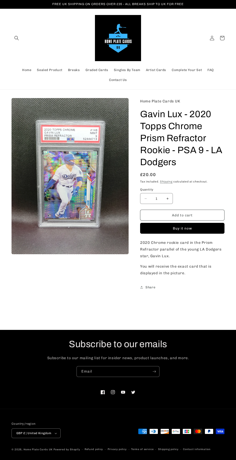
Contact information (196, 449)
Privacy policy (117, 449)
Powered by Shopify (66, 449)
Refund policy (94, 449)
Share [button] (150, 287)
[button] (17, 38)
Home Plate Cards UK (38, 449)
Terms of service (142, 449)
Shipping (166, 181)
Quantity (146, 189)
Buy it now (182, 228)
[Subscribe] (154, 371)
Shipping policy (168, 449)
